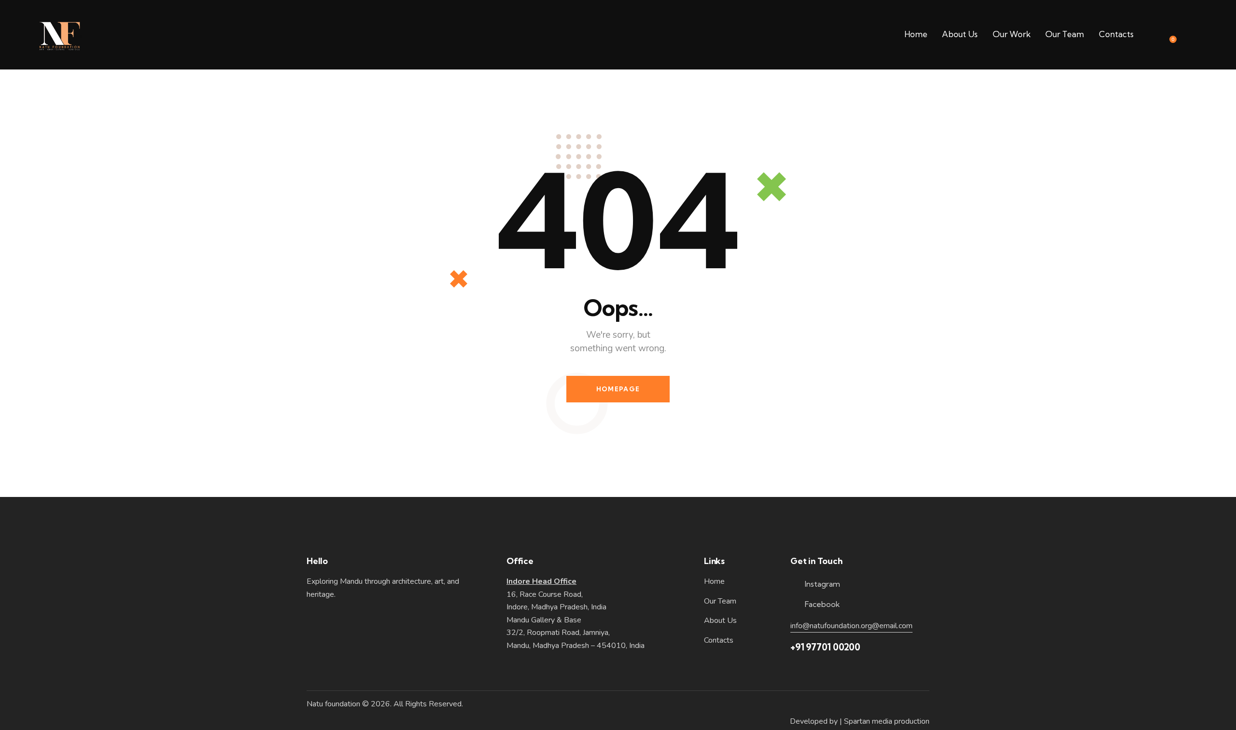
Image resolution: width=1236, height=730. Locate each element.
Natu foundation (333, 704)
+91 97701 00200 (825, 647)
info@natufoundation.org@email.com (851, 625)
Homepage (618, 389)
